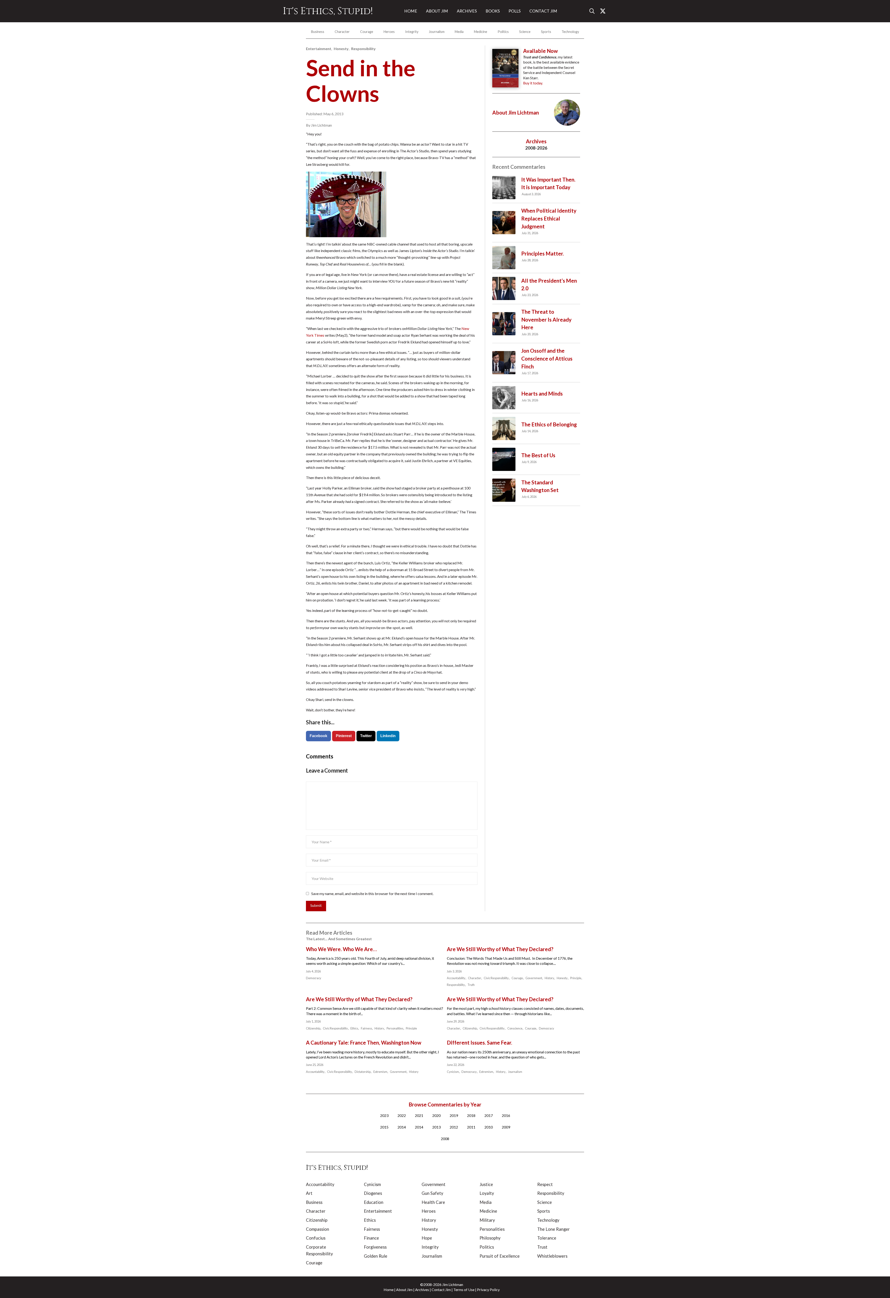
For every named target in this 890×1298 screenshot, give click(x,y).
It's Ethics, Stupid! (328, 11)
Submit (316, 905)
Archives (422, 1289)
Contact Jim (441, 1289)
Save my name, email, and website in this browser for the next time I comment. (372, 893)
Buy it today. (533, 83)
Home (389, 1289)
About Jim (404, 1289)
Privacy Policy (488, 1289)
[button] (593, 11)
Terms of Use (463, 1289)
